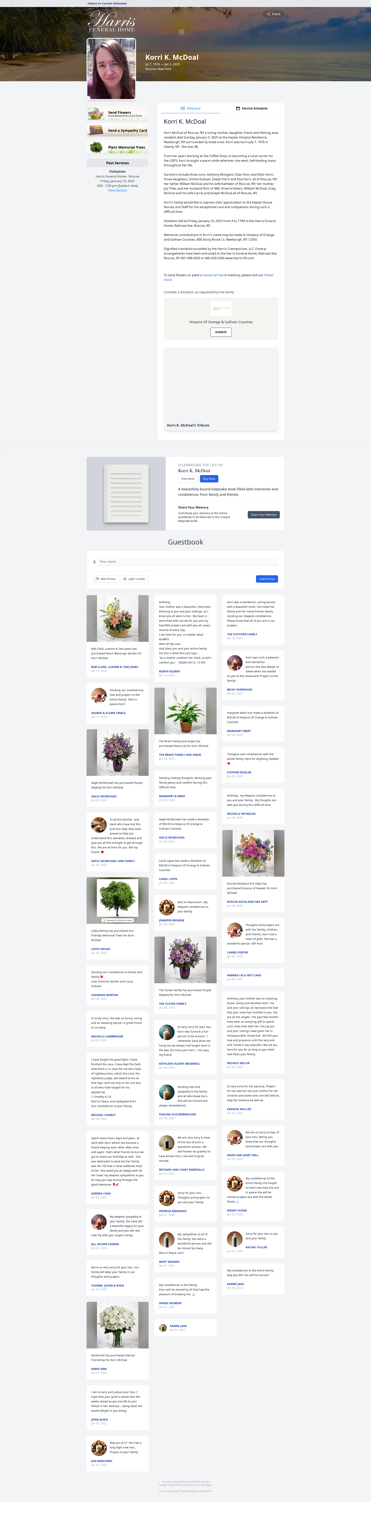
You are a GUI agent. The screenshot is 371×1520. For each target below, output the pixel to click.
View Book (187, 478)
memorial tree (213, 275)
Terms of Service (196, 1485)
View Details (117, 190)
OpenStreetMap (189, 1491)
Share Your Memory (264, 514)
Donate (221, 332)
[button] (117, 618)
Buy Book (209, 478)
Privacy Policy (174, 1485)
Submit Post (267, 579)
